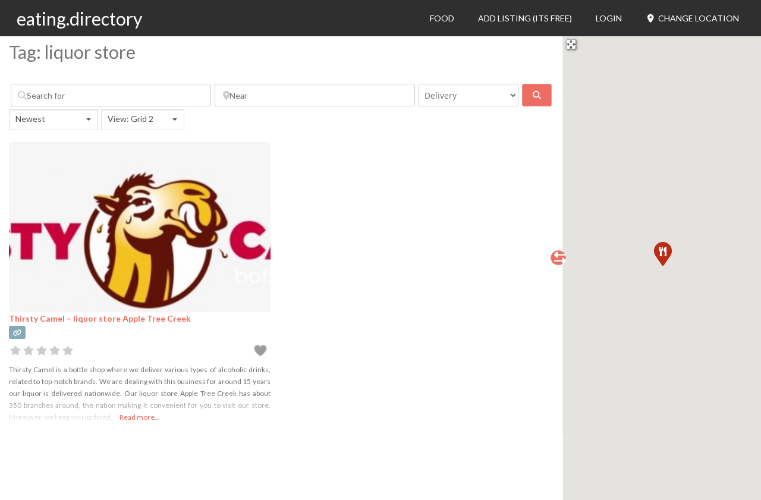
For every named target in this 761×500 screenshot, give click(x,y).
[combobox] (53, 119)
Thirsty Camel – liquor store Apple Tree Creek (100, 318)
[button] (662, 253)
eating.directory (79, 18)
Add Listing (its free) (525, 18)
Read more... (140, 417)
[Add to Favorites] (262, 352)
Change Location (697, 18)
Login (609, 18)
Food (442, 18)
